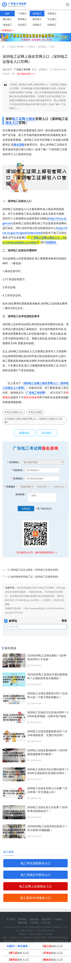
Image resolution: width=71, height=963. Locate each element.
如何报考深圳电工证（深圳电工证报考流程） (35, 576)
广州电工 (22, 13)
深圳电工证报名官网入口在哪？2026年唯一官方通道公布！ (47, 790)
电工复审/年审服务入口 (35, 898)
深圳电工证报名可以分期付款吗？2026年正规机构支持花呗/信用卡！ (47, 771)
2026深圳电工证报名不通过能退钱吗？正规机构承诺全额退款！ (47, 676)
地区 (7, 13)
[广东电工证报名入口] (35, 40)
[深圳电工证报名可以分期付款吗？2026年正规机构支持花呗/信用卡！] (14, 774)
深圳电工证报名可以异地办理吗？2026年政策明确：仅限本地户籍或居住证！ (47, 714)
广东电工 (31, 46)
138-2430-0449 (35, 934)
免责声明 (46, 919)
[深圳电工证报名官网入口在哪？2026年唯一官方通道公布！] (14, 793)
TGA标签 (34, 922)
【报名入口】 (52, 946)
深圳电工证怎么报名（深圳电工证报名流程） (35, 569)
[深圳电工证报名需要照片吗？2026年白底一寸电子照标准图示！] (14, 698)
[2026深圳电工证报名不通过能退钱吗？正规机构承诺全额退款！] (14, 679)
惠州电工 (37, 19)
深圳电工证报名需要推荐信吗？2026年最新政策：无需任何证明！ (47, 733)
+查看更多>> (7, 30)
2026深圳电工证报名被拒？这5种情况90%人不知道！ (46, 657)
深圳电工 (37, 13)
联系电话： (18, 478)
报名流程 (19, 144)
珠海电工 (22, 19)
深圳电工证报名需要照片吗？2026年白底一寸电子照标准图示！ (47, 695)
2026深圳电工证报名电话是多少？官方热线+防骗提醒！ (47, 828)
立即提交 (26, 508)
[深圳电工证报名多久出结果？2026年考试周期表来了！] (14, 812)
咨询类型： (14, 462)
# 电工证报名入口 (14, 412)
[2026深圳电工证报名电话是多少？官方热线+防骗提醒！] (14, 831)
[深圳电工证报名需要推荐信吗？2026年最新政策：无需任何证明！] (14, 736)
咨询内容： (21, 494)
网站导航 (22, 922)
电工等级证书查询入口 (35, 875)
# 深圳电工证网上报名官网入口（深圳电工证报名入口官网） (33, 420)
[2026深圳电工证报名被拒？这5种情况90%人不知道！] (14, 660)
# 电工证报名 (35, 412)
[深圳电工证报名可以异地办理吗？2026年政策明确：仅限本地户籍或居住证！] (14, 717)
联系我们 (22, 919)
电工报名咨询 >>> (26, 73)
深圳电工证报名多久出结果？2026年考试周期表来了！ (47, 809)
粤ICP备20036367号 (46, 930)
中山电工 (52, 19)
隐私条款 (34, 919)
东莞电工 (52, 13)
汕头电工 (22, 24)
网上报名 (28, 118)
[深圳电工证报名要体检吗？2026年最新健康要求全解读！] (14, 755)
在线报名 (51, 242)
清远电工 (7, 24)
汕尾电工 (52, 24)
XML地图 (49, 934)
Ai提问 (11, 946)
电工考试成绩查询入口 (35, 863)
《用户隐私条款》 (44, 508)
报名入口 (12, 122)
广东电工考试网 (15, 46)
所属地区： (11, 486)
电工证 (17, 118)
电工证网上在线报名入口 (35, 886)
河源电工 (37, 24)
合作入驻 (46, 922)
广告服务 (57, 919)
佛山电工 (7, 19)
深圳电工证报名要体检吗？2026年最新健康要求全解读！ (47, 752)
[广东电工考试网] (14, 5)
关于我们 (11, 919)
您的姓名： (18, 470)
